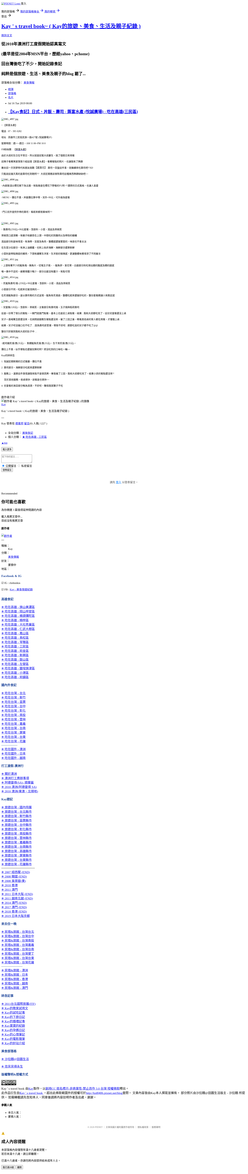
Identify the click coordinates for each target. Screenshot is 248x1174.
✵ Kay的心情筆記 (13, 1034)
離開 (19, 1167)
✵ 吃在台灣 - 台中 (13, 706)
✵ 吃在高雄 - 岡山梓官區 (18, 611)
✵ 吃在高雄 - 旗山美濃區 (18, 607)
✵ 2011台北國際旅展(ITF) (18, 1004)
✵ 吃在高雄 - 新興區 (15, 655)
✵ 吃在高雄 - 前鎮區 (15, 677)
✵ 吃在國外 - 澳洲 (13, 749)
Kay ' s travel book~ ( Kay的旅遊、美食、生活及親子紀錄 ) (71, 26)
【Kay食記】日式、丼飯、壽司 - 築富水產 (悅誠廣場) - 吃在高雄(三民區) (73, 111)
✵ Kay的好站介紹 (13, 1043)
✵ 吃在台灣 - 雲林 (13, 719)
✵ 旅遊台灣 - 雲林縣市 (16, 838)
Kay (3, 404)
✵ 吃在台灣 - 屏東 (13, 732)
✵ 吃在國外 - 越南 (13, 758)
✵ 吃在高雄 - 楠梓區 (15, 620)
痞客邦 (19, 423)
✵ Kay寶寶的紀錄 (13, 1025)
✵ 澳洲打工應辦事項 (15, 778)
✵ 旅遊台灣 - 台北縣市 (16, 811)
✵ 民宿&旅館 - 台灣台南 (17, 949)
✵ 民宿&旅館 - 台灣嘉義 (17, 945)
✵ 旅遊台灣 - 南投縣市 (16, 833)
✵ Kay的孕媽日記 (13, 1030)
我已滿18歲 (8, 1167)
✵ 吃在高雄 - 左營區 (15, 664)
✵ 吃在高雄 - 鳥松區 (15, 637)
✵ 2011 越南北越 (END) (17, 898)
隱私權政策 (142, 1127)
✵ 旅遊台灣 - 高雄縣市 (16, 851)
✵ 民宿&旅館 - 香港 (14, 979)
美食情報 (29, 82)
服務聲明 (156, 1127)
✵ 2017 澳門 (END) (14, 907)
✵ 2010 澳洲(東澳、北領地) (19, 791)
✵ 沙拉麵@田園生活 (15, 1059)
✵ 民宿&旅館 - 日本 (14, 974)
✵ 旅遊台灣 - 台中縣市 (16, 825)
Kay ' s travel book (32, 1093)
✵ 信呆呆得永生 (12, 1066)
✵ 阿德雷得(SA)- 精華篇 (17, 782)
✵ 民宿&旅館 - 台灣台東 (17, 958)
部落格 (12, 93)
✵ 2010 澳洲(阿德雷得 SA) (19, 787)
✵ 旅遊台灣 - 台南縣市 (16, 846)
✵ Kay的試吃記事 (13, 1012)
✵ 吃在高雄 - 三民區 (15, 646)
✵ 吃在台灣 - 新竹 (13, 697)
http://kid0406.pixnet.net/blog (104, 1093)
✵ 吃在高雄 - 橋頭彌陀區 (18, 616)
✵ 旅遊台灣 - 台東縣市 (16, 860)
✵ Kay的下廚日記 (13, 1017)
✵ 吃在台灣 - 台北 (13, 693)
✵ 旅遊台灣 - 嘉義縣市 (16, 842)
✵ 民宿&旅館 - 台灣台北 (17, 932)
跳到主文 (6, 35)
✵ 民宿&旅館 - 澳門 (14, 988)
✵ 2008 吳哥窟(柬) (13, 881)
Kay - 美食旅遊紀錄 (21, 589)
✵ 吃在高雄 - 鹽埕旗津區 (18, 668)
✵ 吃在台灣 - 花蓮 (13, 741)
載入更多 (7, 449)
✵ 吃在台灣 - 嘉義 (13, 724)
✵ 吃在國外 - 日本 (13, 753)
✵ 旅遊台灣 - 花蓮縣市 (16, 864)
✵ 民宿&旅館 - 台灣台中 (17, 936)
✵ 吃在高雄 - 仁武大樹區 (18, 629)
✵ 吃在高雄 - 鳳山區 (15, 633)
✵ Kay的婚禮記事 (13, 1021)
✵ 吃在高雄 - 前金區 (15, 651)
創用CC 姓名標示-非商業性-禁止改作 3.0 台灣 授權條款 (83, 1088)
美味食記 (27, 432)
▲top (4, 442)
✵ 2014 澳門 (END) (14, 903)
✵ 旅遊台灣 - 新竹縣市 (16, 816)
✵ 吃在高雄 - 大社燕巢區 (18, 624)
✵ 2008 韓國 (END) (14, 876)
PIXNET (99, 1127)
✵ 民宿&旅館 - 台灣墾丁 (17, 953)
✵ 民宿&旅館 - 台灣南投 (17, 940)
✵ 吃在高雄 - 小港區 (15, 672)
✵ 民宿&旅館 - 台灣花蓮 (17, 962)
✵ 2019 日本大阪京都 (15, 916)
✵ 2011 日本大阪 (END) (17, 894)
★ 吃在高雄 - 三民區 (34, 437)
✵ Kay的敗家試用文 (14, 1008)
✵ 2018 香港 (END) (14, 911)
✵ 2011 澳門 (9, 889)
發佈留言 (7, 470)
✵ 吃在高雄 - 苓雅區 (15, 642)
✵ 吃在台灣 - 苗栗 (13, 702)
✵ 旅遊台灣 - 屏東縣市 (16, 855)
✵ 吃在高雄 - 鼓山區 (15, 659)
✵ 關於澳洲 (9, 774)
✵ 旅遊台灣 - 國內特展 (16, 807)
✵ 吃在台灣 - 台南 (13, 728)
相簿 (10, 89)
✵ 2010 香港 (9, 885)
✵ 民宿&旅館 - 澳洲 (14, 970)
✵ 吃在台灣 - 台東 (13, 737)
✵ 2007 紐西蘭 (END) (15, 872)
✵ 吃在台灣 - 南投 (13, 715)
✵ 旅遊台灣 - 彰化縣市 (16, 829)
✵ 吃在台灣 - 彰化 (13, 710)
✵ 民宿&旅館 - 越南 (14, 983)
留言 (27, 423)
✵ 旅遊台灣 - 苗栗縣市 (16, 820)
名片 (10, 97)
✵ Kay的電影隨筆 (13, 1039)
